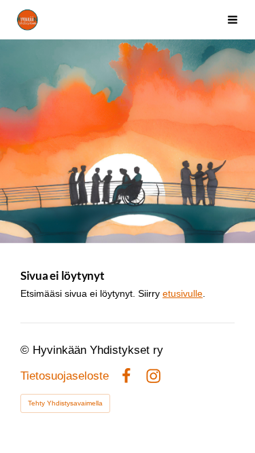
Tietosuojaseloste (64, 376)
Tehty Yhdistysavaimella (65, 403)
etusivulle (183, 293)
